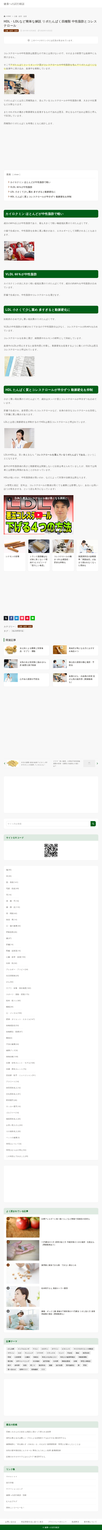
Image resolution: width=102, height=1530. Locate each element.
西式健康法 (70, 1365)
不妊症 (69, 1353)
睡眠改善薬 (66, 1361)
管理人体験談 (85, 1361)
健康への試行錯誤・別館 (16, 1495)
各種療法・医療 (14, 1031)
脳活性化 (42, 1365)
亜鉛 (77, 1353)
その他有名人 (13, 1131)
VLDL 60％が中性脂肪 (21, 186)
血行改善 (59, 1365)
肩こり (32, 1365)
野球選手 (11, 1100)
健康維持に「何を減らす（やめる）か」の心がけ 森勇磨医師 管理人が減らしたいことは (43, 1444)
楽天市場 (10, 1482)
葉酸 (50, 1365)
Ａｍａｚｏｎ (11, 1476)
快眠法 (35, 1357)
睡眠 (10, 1006)
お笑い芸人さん (14, 1125)
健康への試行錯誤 (14, 3)
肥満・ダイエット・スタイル (20, 1019)
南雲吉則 (86, 1353)
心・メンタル (14, 1013)
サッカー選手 (13, 1106)
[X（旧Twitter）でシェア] (6, 618)
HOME (8, 16)
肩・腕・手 (12, 901)
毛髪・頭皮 (12, 888)
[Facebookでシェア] (11, 618)
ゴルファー (12, 1112)
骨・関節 (11, 913)
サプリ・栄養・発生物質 (18, 988)
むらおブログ (11, 1501)
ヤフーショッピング (14, 1489)
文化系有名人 (13, 1094)
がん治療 (11, 1349)
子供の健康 (12, 1044)
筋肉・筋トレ (13, 1000)
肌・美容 (12, 882)
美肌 (24, 1365)
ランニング (29, 1353)
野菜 (85, 1365)
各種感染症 (12, 1025)
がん (10, 982)
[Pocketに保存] (22, 618)
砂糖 (75, 1361)
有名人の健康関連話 (67, 1357)
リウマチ (40, 1353)
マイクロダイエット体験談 (83, 1349)
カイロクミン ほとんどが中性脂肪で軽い (30, 182)
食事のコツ (24, 1369)
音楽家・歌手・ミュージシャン (21, 1075)
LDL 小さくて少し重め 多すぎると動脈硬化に (33, 191)
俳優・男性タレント (16, 1069)
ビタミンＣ (66, 1349)
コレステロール (17, 631)
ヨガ (19, 1353)
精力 (9, 1365)
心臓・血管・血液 (20, 16)
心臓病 (27, 1357)
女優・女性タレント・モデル (20, 1062)
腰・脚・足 (13, 907)
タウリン (55, 1349)
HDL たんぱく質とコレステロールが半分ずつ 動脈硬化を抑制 (41, 196)
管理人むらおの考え (16, 1150)
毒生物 (10, 1361)
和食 (9, 1357)
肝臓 (10, 944)
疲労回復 (46, 1361)
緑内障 (17, 1365)
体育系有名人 (13, 1087)
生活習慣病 (12, 975)
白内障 (55, 1361)
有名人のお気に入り (49, 1357)
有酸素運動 (83, 1357)
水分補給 (36, 1361)
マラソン (11, 1353)
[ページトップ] (97, 1525)
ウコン (35, 1349)
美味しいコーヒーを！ (15, 1507)
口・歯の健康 (13, 925)
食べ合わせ (12, 1369)
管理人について (14, 1143)
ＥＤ (43, 1369)
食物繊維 (34, 1369)
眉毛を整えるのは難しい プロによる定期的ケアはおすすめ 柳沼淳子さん (36, 1438)
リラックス (51, 1353)
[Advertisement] (51, 147)
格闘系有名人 (13, 1119)
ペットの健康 (13, 1137)
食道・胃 (11, 919)
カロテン (45, 1349)
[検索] (93, 823)
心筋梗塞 (18, 1357)
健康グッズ (12, 1050)
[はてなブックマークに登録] (16, 618)
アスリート (12, 1081)
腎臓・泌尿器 (13, 950)
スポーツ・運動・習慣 (17, 994)
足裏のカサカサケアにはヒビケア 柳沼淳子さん (26, 1456)
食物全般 (12, 1056)
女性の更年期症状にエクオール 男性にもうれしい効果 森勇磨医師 (33, 1450)
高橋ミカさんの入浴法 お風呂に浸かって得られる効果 (28, 1431)
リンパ (61, 1353)
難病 (9, 1038)
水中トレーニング (22, 1361)
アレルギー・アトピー (17, 969)
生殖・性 (11, 963)
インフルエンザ (23, 1349)
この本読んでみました (17, 1156)
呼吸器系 (11, 932)
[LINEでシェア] (32, 618)
